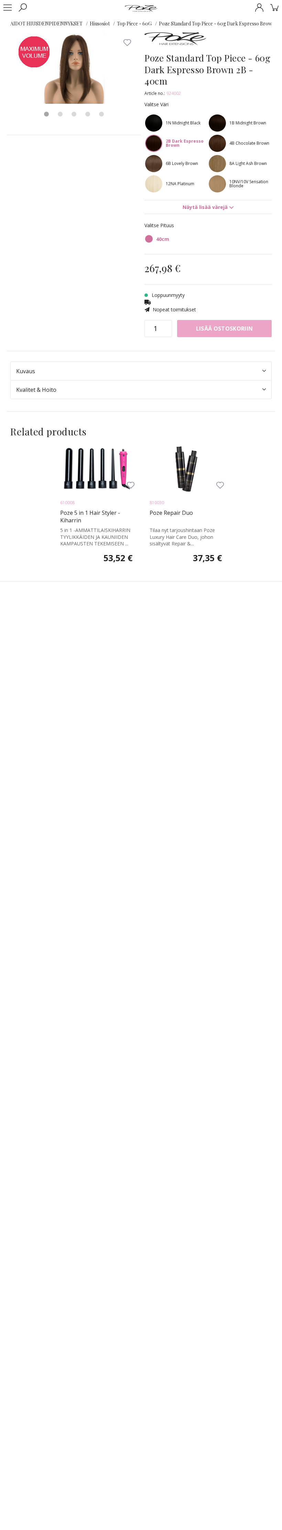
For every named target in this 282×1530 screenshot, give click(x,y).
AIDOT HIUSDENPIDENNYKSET (46, 23)
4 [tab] (88, 114)
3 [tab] (74, 114)
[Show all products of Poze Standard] (175, 41)
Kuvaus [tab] (25, 371)
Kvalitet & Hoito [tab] (36, 389)
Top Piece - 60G (134, 23)
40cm (162, 239)
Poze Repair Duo (171, 513)
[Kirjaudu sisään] (259, 7)
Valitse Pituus (159, 225)
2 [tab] (60, 114)
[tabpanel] (74, 68)
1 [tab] (46, 114)
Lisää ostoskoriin (224, 328)
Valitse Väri (156, 104)
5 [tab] (101, 114)
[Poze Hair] (141, 8)
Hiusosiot (100, 23)
